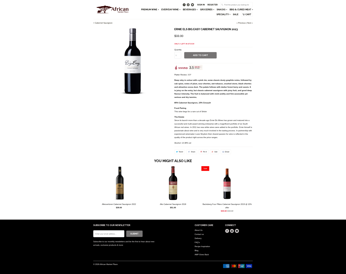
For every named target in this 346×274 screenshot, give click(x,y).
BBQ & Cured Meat (241, 9)
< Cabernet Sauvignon (102, 23)
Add (215, 152)
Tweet (181, 152)
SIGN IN (201, 5)
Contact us (199, 234)
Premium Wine (150, 9)
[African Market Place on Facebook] (184, 5)
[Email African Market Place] (192, 5)
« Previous (241, 23)
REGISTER (212, 5)
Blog (196, 250)
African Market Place (109, 264)
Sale (235, 14)
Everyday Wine (170, 9)
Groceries (207, 9)
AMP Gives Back (202, 254)
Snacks (222, 9)
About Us (198, 230)
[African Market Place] (112, 9)
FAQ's (197, 242)
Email (227, 152)
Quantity (178, 50)
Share (193, 152)
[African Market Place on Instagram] (188, 5)
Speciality (223, 14)
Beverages (190, 9)
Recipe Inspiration (202, 246)
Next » (250, 23)
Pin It (205, 152)
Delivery (198, 238)
